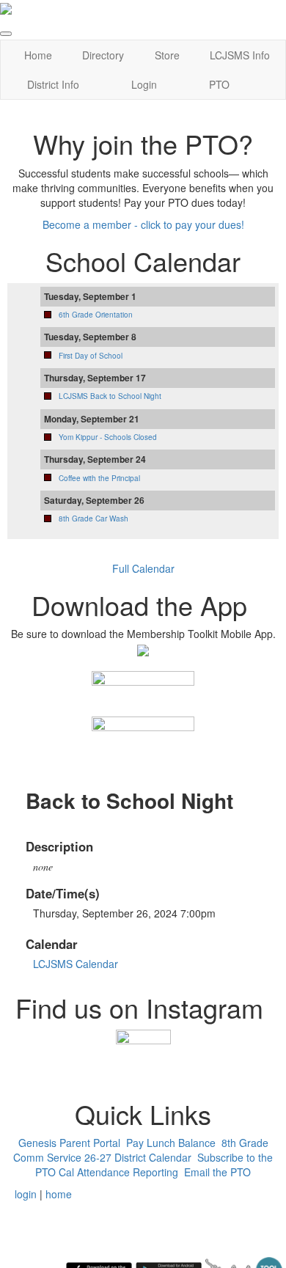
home (58, 1194)
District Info (53, 84)
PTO (219, 84)
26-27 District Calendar (137, 1157)
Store (167, 55)
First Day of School (90, 356)
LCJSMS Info (240, 55)
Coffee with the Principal (99, 478)
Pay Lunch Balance (171, 1142)
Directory (103, 55)
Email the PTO (217, 1172)
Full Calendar (143, 568)
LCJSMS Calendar (75, 963)
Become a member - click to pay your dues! (143, 224)
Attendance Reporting (127, 1172)
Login (144, 84)
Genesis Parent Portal (69, 1142)
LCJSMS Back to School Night (110, 396)
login (26, 1194)
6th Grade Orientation (96, 314)
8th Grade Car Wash (93, 518)
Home (38, 55)
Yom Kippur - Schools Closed (108, 437)
